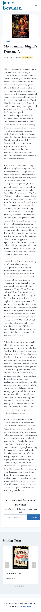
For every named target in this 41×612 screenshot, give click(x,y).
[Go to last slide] (7, 565)
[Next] (34, 565)
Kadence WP (25, 606)
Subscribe (33, 517)
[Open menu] (36, 5)
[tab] (16, 586)
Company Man (13, 573)
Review (7, 42)
